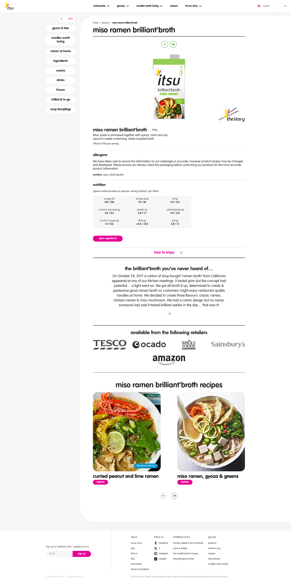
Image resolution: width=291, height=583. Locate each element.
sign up (81, 554)
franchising (136, 564)
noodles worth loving (60, 40)
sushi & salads (180, 548)
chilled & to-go (60, 99)
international (214, 559)
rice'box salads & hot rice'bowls (188, 543)
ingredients (60, 61)
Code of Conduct (138, 577)
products (212, 543)
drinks (61, 80)
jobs (133, 548)
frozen (60, 90)
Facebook (163, 543)
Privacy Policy (177, 577)
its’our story (136, 543)
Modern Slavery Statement (156, 577)
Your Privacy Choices (219, 577)
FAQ (133, 559)
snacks (60, 70)
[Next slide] (174, 496)
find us (134, 553)
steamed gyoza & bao (183, 559)
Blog (169, 577)
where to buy (214, 548)
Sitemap (207, 577)
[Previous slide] (164, 496)
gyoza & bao (60, 28)
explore (102, 482)
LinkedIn (162, 559)
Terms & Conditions (140, 569)
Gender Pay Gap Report (193, 577)
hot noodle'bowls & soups (185, 553)
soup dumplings (60, 109)
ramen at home (60, 51)
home (95, 23)
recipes (211, 553)
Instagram (163, 553)
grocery (105, 23)
